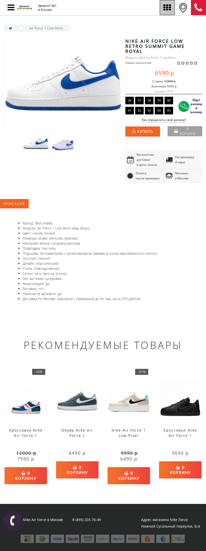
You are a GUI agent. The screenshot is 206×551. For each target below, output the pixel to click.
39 (159, 100)
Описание (14, 204)
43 (149, 110)
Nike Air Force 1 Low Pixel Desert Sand (129, 435)
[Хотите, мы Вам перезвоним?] (13, 520)
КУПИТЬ (145, 131)
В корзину (188, 131)
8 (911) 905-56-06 (198, 7)
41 (129, 110)
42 (139, 110)
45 (169, 110)
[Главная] (10, 28)
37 (139, 100)
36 (129, 100)
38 (149, 100)
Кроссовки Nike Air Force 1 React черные (180, 435)
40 (169, 100)
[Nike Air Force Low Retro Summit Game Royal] (36, 143)
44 (159, 110)
